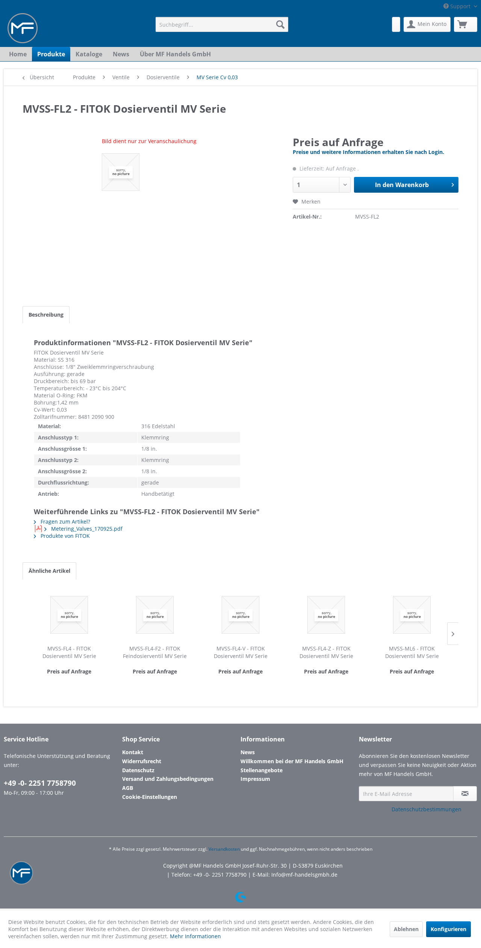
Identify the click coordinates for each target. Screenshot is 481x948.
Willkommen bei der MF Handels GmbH (291, 761)
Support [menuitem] (460, 6)
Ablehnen (406, 929)
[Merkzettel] (396, 24)
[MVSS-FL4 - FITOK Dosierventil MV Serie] (69, 615)
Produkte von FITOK (64, 535)
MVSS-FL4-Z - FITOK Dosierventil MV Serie (326, 652)
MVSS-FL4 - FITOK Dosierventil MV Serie (69, 652)
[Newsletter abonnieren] (465, 793)
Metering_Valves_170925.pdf (86, 528)
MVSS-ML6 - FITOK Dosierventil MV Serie (412, 652)
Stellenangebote (261, 770)
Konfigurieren (448, 929)
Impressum (255, 778)
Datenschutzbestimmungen (426, 809)
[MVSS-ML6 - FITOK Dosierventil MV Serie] (412, 615)
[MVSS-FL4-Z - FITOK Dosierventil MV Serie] (326, 615)
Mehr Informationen (195, 936)
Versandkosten (224, 849)
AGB (127, 787)
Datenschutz (138, 770)
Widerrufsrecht (141, 761)
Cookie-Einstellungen (149, 796)
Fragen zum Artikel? (64, 521)
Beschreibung (46, 314)
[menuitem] (222, 24)
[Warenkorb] (465, 24)
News (247, 752)
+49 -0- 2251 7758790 (40, 783)
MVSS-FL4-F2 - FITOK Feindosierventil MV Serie (155, 652)
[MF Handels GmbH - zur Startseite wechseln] (23, 28)
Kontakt (132, 752)
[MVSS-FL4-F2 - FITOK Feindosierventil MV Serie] (155, 615)
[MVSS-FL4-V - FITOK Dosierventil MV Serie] (240, 615)
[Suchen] (280, 24)
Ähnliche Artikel (49, 570)
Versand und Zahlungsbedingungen (167, 778)
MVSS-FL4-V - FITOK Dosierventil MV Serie (241, 652)
